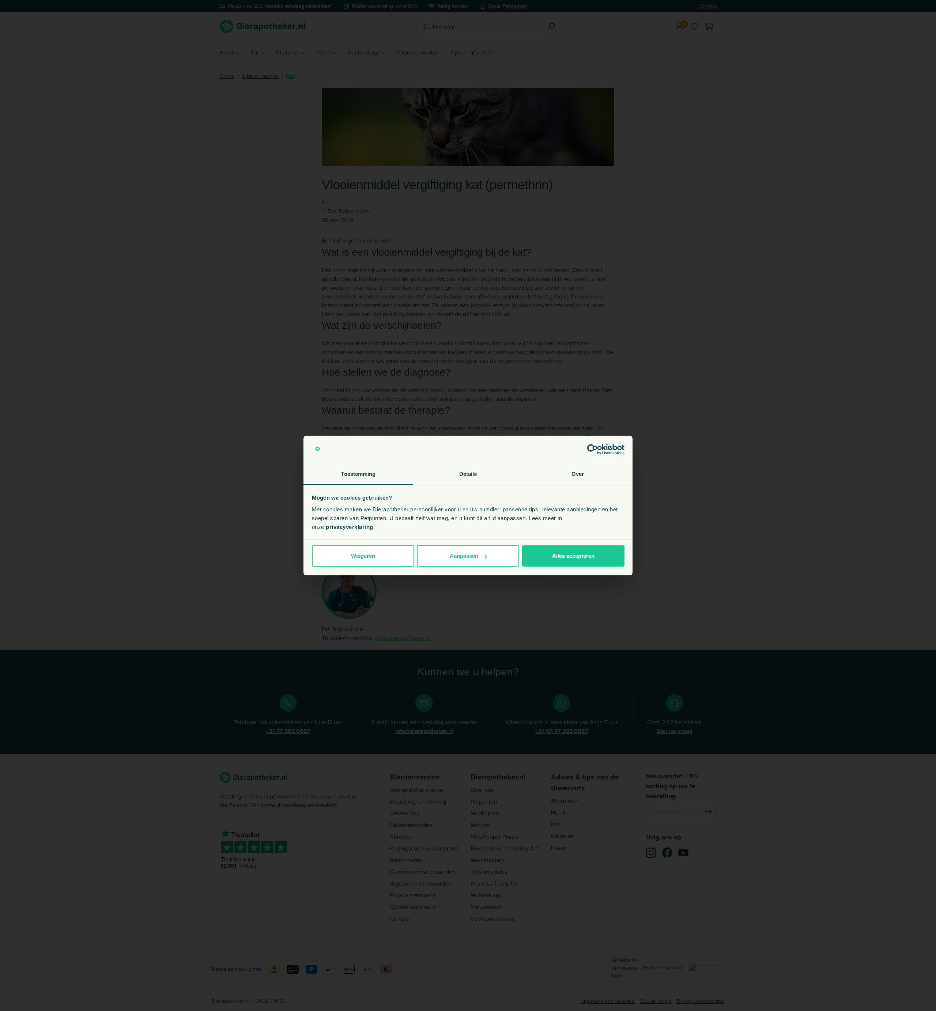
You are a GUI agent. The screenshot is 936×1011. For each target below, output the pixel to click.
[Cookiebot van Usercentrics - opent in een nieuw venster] (592, 449)
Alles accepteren (573, 556)
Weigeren (363, 556)
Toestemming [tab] (358, 474)
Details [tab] (468, 474)
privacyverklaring (349, 527)
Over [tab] (577, 474)
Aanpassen (464, 556)
